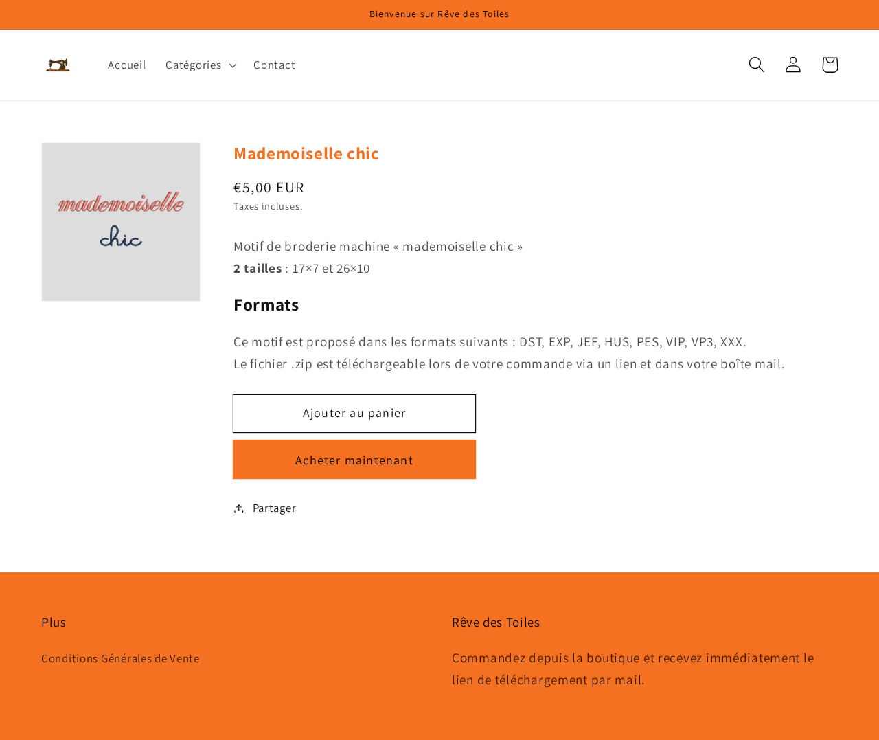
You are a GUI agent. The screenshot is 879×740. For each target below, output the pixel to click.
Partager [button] (274, 507)
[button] (757, 65)
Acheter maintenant (354, 460)
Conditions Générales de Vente (120, 658)
